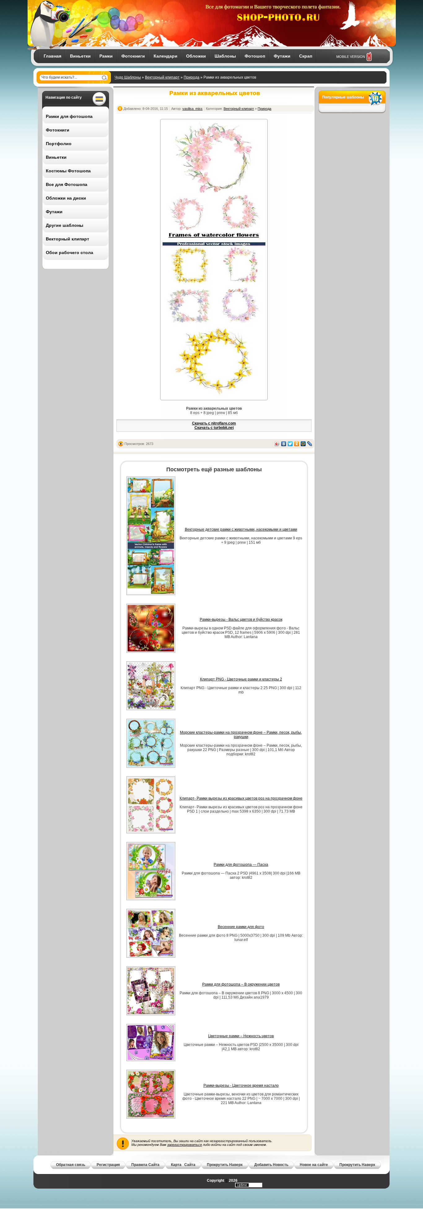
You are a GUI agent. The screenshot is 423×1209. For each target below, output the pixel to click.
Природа (191, 77)
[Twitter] (290, 444)
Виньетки (80, 56)
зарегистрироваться (184, 1144)
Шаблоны (225, 56)
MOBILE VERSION (350, 56)
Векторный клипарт (162, 77)
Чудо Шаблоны (128, 77)
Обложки (196, 56)
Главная (52, 56)
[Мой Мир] (303, 444)
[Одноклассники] (297, 444)
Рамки (106, 56)
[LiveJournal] (310, 444)
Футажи (282, 56)
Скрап (305, 56)
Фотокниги (133, 56)
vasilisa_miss (192, 108)
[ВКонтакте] (284, 444)
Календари (165, 56)
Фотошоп (255, 56)
